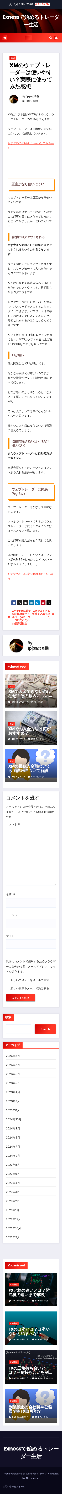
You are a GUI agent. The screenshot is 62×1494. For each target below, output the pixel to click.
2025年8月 (13, 1110)
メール (12, 915)
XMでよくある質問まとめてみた (41, 614)
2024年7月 (13, 1146)
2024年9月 (13, 1128)
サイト (10, 935)
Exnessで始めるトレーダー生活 (31, 20)
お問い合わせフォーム (14, 1486)
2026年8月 (13, 1056)
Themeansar (32, 1478)
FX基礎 (13, 1284)
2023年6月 (13, 1174)
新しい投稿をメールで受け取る (30, 988)
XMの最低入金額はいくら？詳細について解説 (29, 768)
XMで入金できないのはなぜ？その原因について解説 (30, 696)
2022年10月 (13, 1228)
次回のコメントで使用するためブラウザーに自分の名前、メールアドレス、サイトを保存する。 (31, 966)
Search (45, 1029)
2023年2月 (13, 1201)
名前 (10, 894)
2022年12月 (13, 1219)
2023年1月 (12, 1210)
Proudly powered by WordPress (21, 1473)
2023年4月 (13, 1183)
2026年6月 (13, 1074)
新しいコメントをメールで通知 (30, 980)
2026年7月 (13, 1065)
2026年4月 (13, 1092)
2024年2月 (13, 1155)
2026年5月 (13, 1083)
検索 (8, 1017)
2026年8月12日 (21, 1300)
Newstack (53, 1473)
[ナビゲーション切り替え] (28, 37)
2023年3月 (13, 1192)
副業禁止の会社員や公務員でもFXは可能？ (30, 1409)
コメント (13, 824)
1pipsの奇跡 (32, 96)
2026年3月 (13, 1101)
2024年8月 (13, 1137)
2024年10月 (14, 1119)
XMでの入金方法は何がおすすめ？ (29, 731)
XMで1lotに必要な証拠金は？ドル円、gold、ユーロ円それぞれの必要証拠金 (21, 617)
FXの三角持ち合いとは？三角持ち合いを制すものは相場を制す (31, 1372)
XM (13, 58)
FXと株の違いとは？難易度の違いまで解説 (29, 1292)
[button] (50, 38)
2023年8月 (13, 1164)
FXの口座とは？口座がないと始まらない (29, 1331)
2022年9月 (13, 1237)
